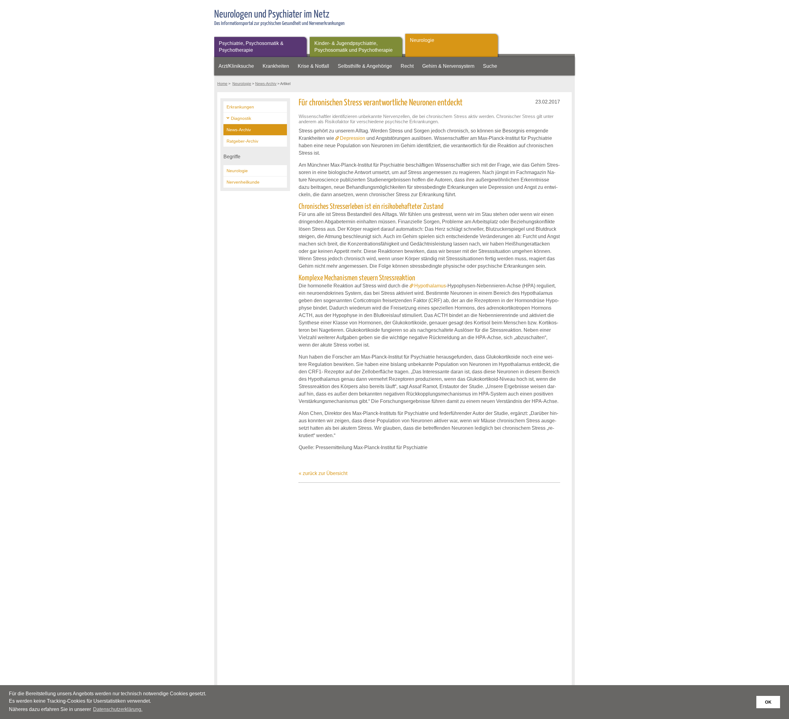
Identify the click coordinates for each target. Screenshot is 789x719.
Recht (407, 66)
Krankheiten (276, 66)
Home (222, 84)
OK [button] (768, 702)
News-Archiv (265, 84)
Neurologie (422, 40)
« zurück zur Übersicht (323, 473)
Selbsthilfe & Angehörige (365, 66)
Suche (490, 66)
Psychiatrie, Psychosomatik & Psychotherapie (251, 47)
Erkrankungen (240, 106)
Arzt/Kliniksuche (236, 66)
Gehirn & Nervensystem (448, 66)
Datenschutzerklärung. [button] (117, 709)
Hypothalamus (430, 285)
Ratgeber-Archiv (242, 141)
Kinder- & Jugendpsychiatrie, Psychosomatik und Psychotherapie (353, 47)
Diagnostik (241, 118)
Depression (352, 138)
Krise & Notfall (313, 66)
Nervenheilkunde (243, 182)
